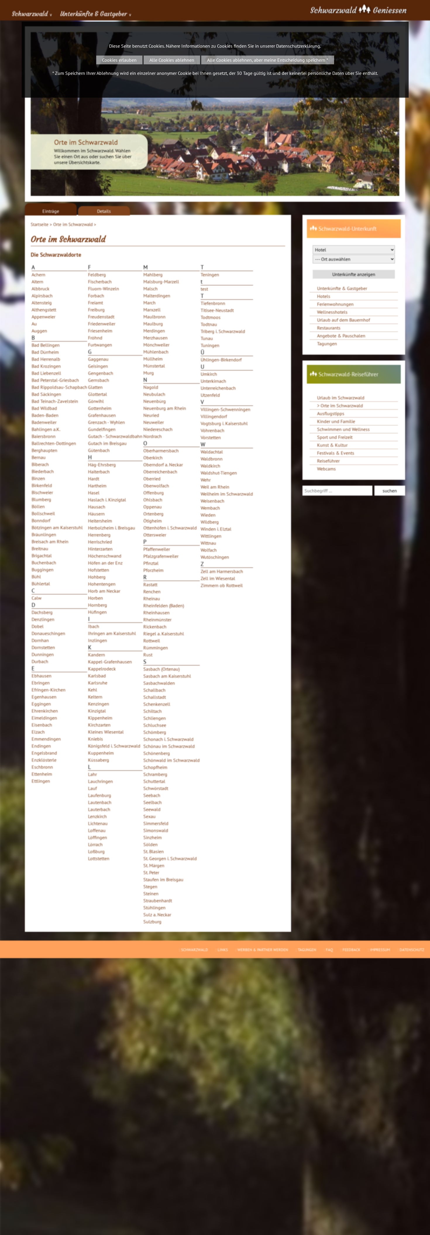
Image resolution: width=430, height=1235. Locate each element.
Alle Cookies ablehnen (171, 60)
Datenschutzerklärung (298, 46)
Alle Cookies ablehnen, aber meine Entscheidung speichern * (267, 60)
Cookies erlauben (119, 60)
